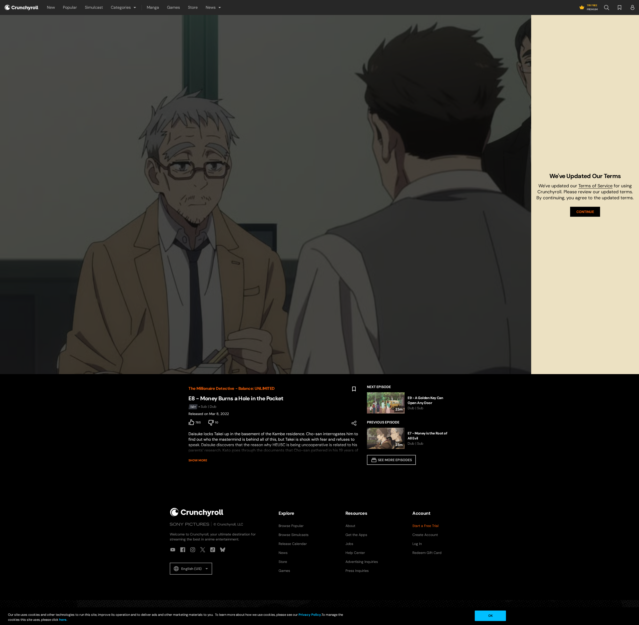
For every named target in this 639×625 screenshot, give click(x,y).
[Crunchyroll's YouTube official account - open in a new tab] (173, 550)
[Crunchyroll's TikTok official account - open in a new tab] (213, 550)
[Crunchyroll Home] (197, 512)
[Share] (354, 423)
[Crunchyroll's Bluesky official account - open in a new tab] (223, 550)
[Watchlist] (619, 7)
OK (490, 616)
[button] (124, 7)
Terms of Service (595, 186)
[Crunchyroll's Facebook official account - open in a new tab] (183, 550)
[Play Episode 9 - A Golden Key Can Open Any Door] (409, 403)
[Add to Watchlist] (354, 389)
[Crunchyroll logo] (21, 7)
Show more (197, 460)
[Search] (606, 7)
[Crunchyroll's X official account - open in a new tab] (203, 550)
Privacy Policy (310, 615)
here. (62, 620)
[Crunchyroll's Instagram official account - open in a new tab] (193, 550)
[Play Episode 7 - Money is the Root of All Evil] (409, 438)
